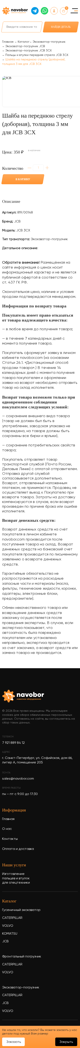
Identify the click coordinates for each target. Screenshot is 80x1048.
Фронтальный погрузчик (21, 956)
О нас (7, 829)
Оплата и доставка (18, 849)
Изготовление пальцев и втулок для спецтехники (16, 878)
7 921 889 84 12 (13, 743)
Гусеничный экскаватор (21, 910)
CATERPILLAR (12, 918)
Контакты (10, 839)
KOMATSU (9, 933)
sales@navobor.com (18, 779)
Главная (8, 819)
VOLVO (7, 926)
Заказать (13, 1042)
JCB (5, 941)
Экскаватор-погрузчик (20, 987)
